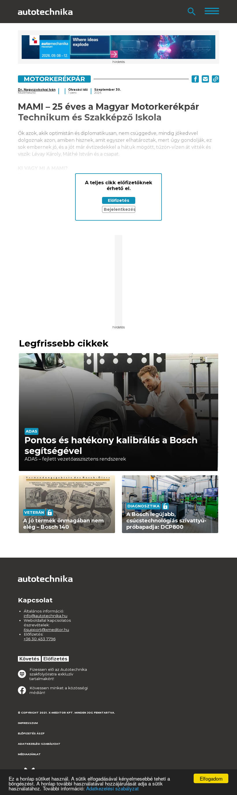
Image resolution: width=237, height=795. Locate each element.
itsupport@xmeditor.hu (46, 629)
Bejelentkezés (119, 209)
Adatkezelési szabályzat (112, 788)
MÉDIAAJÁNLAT (29, 754)
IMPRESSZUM (28, 723)
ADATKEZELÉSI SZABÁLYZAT (39, 743)
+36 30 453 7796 (39, 638)
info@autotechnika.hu (45, 615)
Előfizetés (118, 200)
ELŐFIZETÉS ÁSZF (31, 733)
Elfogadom (211, 778)
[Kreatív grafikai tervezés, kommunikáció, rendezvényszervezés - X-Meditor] (47, 769)
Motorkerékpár (54, 79)
